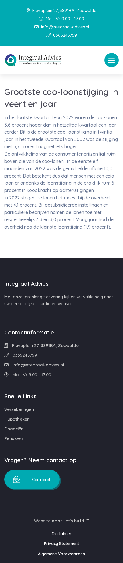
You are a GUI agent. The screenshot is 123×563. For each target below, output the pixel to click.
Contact (41, 479)
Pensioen (13, 438)
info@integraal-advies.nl (64, 27)
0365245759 (64, 35)
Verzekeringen (19, 409)
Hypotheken (17, 419)
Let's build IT (76, 520)
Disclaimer (62, 533)
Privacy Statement (61, 543)
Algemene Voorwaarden (61, 553)
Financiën (14, 428)
